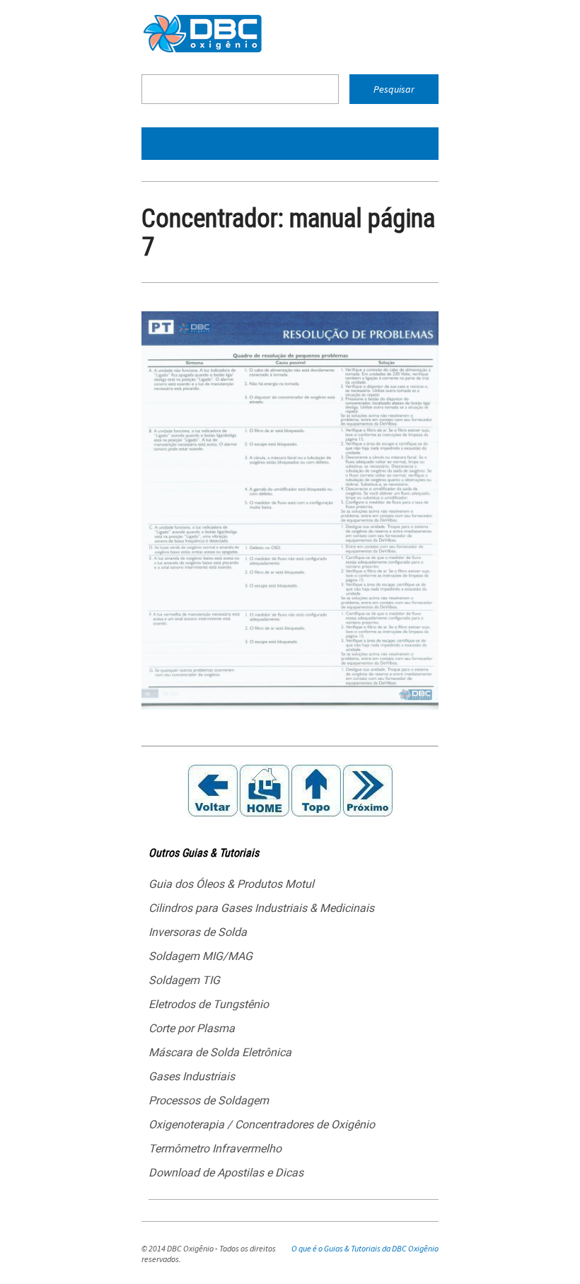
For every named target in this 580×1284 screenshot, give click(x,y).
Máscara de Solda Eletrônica (220, 1052)
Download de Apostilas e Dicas (226, 1172)
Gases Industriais (192, 1076)
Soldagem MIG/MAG (201, 956)
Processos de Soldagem (209, 1100)
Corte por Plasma (192, 1028)
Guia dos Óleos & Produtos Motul (231, 884)
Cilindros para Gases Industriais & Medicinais (261, 908)
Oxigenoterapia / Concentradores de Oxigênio (262, 1124)
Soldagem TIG (184, 980)
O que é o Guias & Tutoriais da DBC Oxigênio (365, 1248)
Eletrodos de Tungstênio (209, 1004)
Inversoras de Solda (198, 932)
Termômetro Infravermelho (215, 1148)
